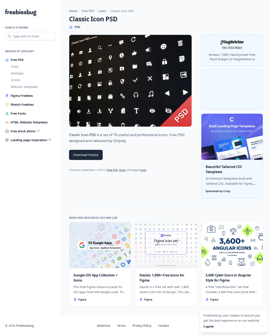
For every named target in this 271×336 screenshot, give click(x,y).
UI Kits (15, 80)
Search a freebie (16, 27)
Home (73, 11)
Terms (121, 326)
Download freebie (85, 155)
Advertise (103, 326)
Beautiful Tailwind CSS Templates (224, 169)
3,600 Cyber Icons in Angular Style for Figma (228, 278)
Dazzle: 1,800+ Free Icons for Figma (162, 278)
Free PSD (88, 11)
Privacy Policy (142, 326)
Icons (15, 66)
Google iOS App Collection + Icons (95, 278)
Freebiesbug (25, 326)
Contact (163, 326)
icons (143, 170)
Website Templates (24, 87)
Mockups (17, 73)
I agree (208, 326)
